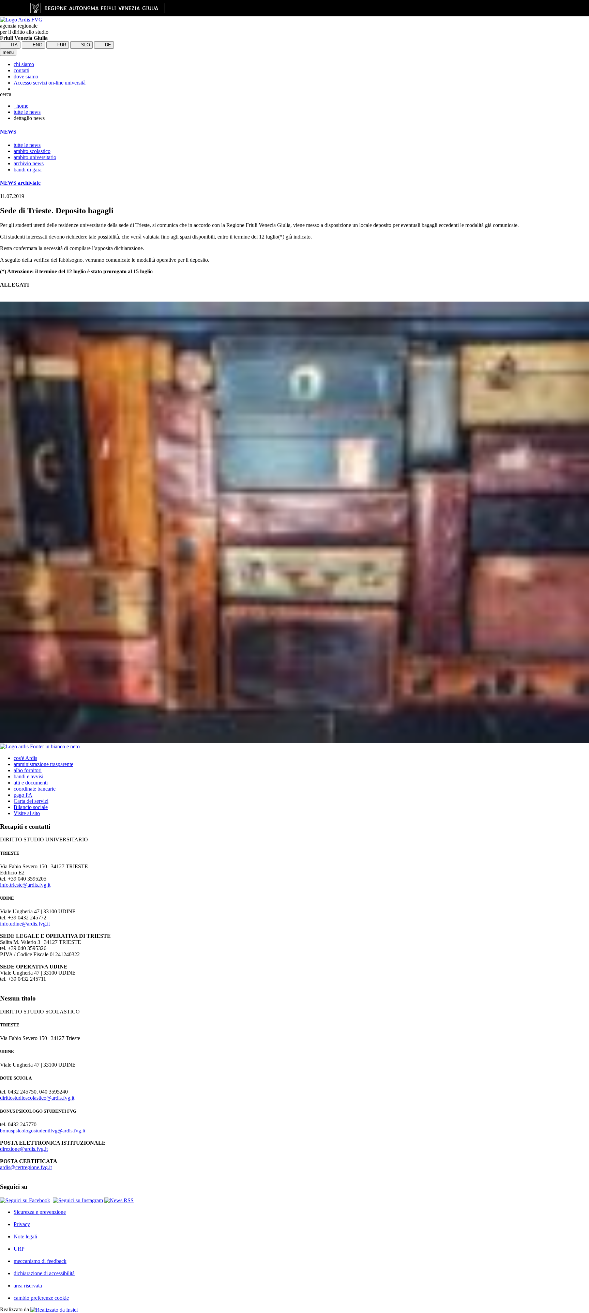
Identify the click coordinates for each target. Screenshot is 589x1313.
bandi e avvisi (28, 776)
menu (8, 52)
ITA (14, 44)
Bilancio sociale (31, 807)
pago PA (23, 795)
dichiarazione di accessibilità (44, 1273)
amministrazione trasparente (43, 764)
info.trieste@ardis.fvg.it (25, 885)
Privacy (22, 1224)
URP (19, 1249)
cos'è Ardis (25, 758)
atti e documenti (31, 782)
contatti (21, 70)
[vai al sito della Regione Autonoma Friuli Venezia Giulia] (97, 8)
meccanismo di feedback (40, 1261)
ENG (36, 44)
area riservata (28, 1285)
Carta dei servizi (31, 801)
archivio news (29, 163)
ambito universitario (35, 157)
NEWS (8, 132)
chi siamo (24, 64)
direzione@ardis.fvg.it (24, 1149)
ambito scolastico (32, 151)
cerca (5, 94)
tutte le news (27, 112)
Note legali (25, 1236)
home (21, 106)
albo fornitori (28, 770)
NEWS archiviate (20, 183)
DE (107, 44)
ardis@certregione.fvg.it (26, 1167)
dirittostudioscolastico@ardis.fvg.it (37, 1098)
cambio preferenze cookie (41, 1298)
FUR (61, 44)
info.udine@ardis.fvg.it (25, 924)
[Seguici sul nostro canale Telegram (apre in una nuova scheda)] (52, 1200)
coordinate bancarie (35, 789)
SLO (85, 44)
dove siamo (26, 76)
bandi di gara (28, 169)
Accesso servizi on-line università (50, 83)
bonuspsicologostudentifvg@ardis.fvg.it (42, 1130)
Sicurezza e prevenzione (40, 1212)
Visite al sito (27, 813)
